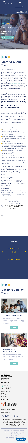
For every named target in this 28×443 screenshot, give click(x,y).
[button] (20, 3)
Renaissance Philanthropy (10, 432)
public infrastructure (15, 83)
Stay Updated (21, 439)
